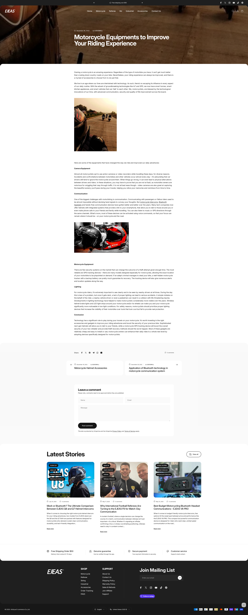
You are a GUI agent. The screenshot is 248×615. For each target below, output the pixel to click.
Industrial (84, 584)
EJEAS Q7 (53, 465)
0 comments (170, 352)
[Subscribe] (180, 578)
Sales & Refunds (108, 587)
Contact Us (106, 577)
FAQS (83, 594)
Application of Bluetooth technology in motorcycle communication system (148, 369)
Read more (50, 529)
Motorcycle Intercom (57, 479)
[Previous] (94, 2)
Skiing (83, 581)
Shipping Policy (108, 581)
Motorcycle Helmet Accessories (90, 368)
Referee (84, 577)
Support (105, 594)
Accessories (86, 587)
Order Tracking (87, 591)
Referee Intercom (109, 479)
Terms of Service (130, 431)
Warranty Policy (108, 584)
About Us (106, 574)
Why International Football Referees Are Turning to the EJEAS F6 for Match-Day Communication (120, 509)
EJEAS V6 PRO (162, 465)
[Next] (142, 2)
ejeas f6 (106, 465)
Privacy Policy (116, 431)
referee (106, 474)
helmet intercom (55, 474)
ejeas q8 (53, 470)
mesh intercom (108, 470)
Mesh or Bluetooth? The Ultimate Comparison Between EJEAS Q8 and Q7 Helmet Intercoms (70, 507)
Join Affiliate (107, 591)
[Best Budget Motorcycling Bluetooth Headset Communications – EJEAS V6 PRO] (177, 480)
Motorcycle (85, 574)
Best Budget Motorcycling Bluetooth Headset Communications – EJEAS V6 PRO (177, 507)
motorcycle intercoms (149, 202)
